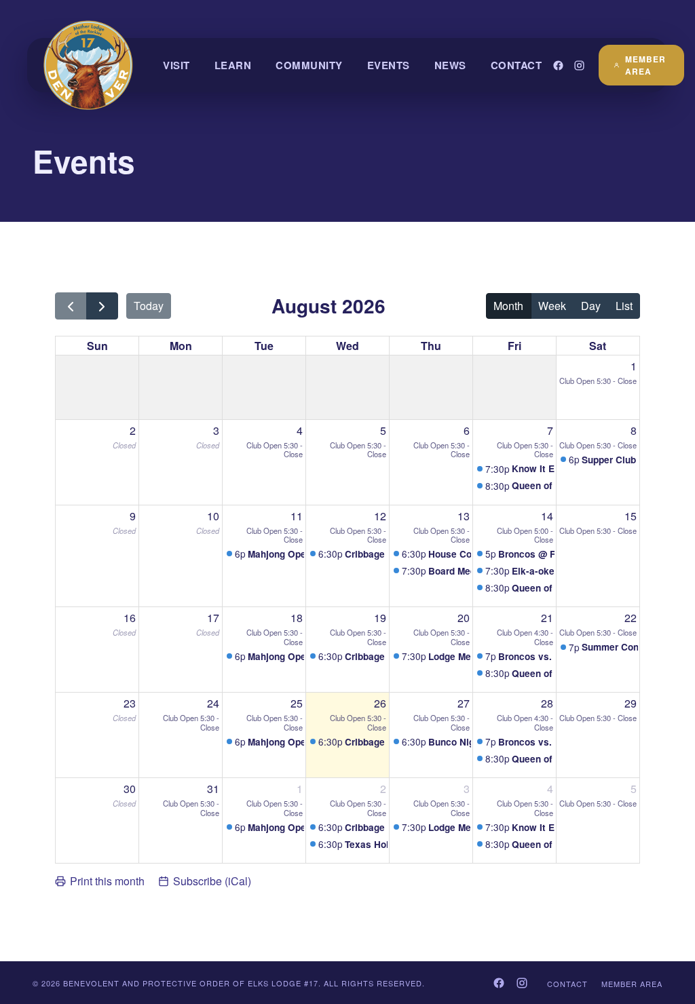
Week (552, 305)
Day (591, 305)
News (450, 65)
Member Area (645, 65)
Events (388, 65)
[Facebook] (558, 65)
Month (508, 305)
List (624, 305)
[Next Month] (102, 306)
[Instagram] (579, 65)
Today (149, 305)
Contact (516, 65)
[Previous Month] (71, 306)
